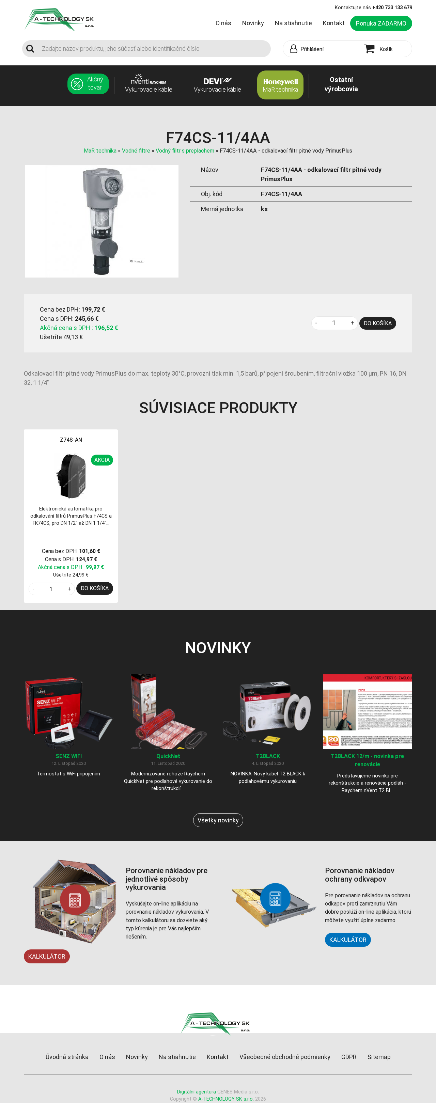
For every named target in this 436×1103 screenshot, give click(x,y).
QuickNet (168, 756)
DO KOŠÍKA (378, 323)
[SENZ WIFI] (68, 711)
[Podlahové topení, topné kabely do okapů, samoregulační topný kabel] (62, 19)
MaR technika (100, 150)
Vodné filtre (136, 150)
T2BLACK (268, 756)
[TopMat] (218, 1023)
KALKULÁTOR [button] (348, 939)
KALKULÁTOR (46, 956)
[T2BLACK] (268, 711)
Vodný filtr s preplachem (185, 150)
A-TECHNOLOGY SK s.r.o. (226, 1099)
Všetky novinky (218, 820)
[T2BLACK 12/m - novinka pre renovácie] (367, 711)
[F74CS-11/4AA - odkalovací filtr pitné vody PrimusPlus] (101, 220)
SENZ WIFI (69, 756)
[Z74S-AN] (70, 476)
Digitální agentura (196, 1092)
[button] (322, 49)
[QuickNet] (168, 711)
